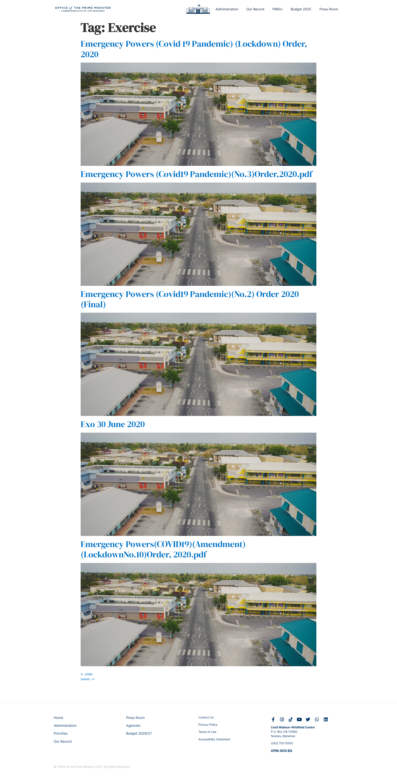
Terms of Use (207, 732)
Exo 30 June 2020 (113, 424)
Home (58, 718)
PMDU (277, 9)
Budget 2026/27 (139, 733)
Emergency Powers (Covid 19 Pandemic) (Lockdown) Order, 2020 (194, 49)
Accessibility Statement (214, 739)
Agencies (133, 725)
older (87, 674)
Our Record (255, 9)
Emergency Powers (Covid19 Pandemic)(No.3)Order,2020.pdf (196, 174)
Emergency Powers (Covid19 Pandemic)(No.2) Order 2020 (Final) (190, 299)
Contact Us (206, 717)
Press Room (328, 9)
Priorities (61, 733)
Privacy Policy (208, 724)
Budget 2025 (301, 9)
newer (87, 679)
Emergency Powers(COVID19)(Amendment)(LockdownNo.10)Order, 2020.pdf (163, 549)
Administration (226, 9)
